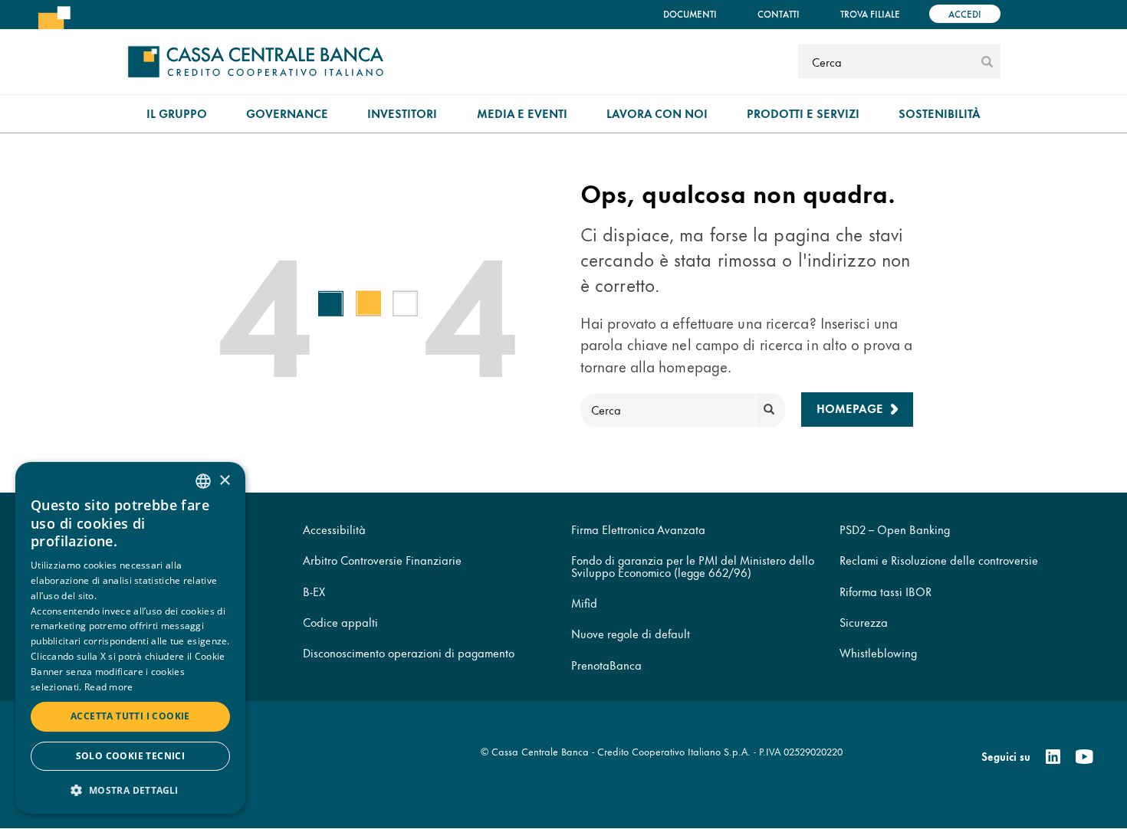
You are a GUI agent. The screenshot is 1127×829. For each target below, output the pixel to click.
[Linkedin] (1053, 757)
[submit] (987, 61)
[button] (130, 789)
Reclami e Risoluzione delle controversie (939, 560)
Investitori (402, 113)
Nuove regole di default (630, 633)
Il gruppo (176, 113)
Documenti (690, 13)
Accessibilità (334, 529)
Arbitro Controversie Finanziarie (382, 560)
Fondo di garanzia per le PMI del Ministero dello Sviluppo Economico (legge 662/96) (692, 565)
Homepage (849, 408)
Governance (287, 113)
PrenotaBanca (606, 664)
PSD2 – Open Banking (895, 529)
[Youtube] (1084, 757)
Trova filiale (870, 13)
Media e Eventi (522, 113)
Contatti (778, 13)
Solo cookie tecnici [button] (131, 755)
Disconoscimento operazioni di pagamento (408, 652)
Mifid (584, 602)
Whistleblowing (878, 652)
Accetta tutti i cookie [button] (130, 716)
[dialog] (130, 638)
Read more (108, 686)
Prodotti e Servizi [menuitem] (803, 113)
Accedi (964, 13)
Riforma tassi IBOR (886, 591)
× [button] (224, 481)
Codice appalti (340, 622)
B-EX (314, 591)
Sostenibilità (940, 113)
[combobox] (203, 481)
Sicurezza (864, 622)
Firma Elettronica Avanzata (638, 529)
